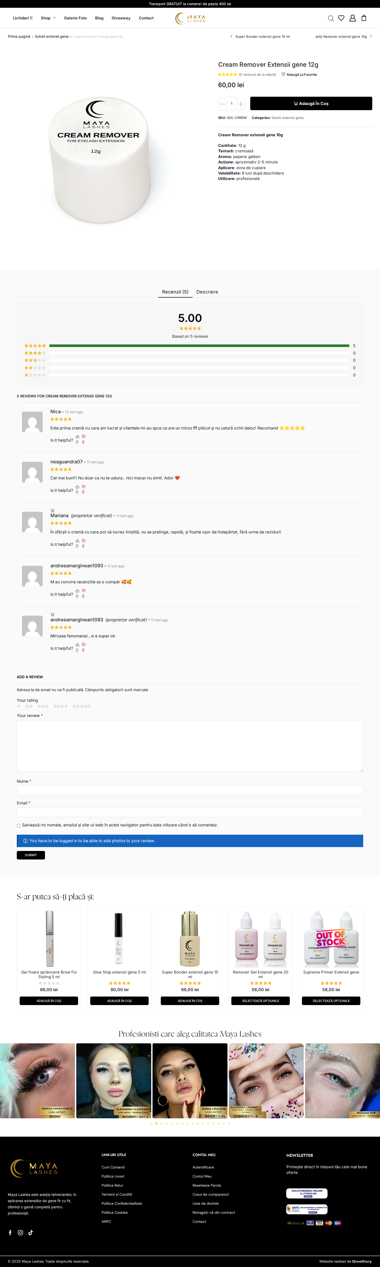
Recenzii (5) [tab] (175, 292)
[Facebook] (10, 1232)
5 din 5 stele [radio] (82, 706)
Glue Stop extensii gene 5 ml (119, 972)
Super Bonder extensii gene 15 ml (190, 974)
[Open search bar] (330, 18)
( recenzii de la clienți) (257, 74)
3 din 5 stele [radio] (42, 706)
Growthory (361, 1261)
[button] (341, 18)
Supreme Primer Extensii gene (331, 972)
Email (24, 803)
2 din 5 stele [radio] (29, 706)
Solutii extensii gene (52, 36)
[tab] (175, 292)
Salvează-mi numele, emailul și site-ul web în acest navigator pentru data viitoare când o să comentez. (120, 825)
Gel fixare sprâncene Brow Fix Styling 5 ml (49, 974)
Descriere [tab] (207, 292)
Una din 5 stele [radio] (18, 706)
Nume (24, 781)
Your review (30, 715)
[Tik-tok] (30, 1232)
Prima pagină (19, 36)
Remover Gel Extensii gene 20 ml (260, 974)
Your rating (27, 700)
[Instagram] (20, 1232)
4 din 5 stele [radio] (60, 706)
